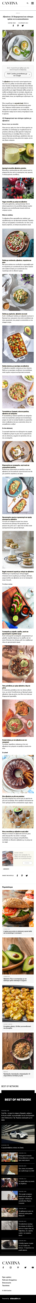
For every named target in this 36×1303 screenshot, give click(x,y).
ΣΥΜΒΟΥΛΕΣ (6, 929)
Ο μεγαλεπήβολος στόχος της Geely (12, 1148)
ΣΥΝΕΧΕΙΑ (27, 863)
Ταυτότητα (5, 1285)
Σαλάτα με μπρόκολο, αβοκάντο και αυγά (14, 314)
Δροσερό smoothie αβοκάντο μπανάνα (14, 168)
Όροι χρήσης (6, 1277)
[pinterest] (18, 26)
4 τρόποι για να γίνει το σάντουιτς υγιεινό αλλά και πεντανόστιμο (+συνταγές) (17, 932)
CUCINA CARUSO (7, 1024)
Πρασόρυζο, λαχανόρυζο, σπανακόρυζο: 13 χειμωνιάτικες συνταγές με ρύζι (16, 1075)
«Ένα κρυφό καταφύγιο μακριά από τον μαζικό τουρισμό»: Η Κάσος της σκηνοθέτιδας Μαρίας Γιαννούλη (25, 1198)
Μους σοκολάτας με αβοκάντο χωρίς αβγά (15, 831)
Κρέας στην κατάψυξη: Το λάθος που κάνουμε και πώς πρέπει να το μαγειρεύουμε (23, 856)
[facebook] (13, 26)
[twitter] (23, 26)
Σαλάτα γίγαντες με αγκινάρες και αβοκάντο (15, 366)
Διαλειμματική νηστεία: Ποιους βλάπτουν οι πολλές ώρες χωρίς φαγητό (26, 1158)
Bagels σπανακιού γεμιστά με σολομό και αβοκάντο (18, 572)
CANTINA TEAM (12, 23)
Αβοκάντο (6, 869)
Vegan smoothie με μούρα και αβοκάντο (14, 202)
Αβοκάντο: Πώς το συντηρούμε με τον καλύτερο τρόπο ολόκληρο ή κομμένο (15, 979)
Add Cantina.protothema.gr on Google (17, 74)
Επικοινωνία (6, 1283)
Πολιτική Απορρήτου (9, 1280)
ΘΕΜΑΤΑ (18, 13)
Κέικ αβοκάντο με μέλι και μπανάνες (13, 796)
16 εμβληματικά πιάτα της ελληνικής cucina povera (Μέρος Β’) (26, 1213)
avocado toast (18, 103)
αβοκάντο (7, 82)
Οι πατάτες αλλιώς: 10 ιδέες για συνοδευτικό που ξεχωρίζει (17, 1027)
